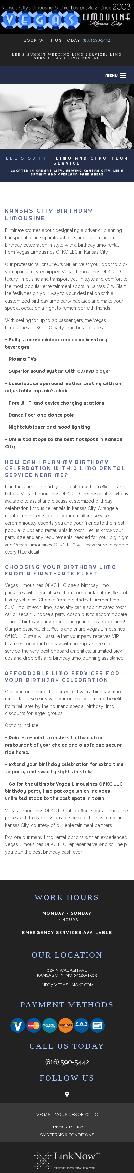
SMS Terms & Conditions (67, 1134)
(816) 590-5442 (96, 40)
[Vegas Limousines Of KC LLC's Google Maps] (67, 1094)
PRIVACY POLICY (67, 1127)
